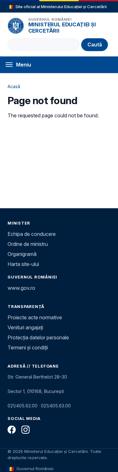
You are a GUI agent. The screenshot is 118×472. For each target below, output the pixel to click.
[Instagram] (25, 430)
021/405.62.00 (22, 405)
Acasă (14, 86)
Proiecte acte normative (35, 317)
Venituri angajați (25, 327)
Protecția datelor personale (38, 337)
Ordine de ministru (28, 244)
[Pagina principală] (16, 26)
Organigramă (22, 254)
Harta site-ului (23, 264)
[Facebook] (12, 430)
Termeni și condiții (28, 347)
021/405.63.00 (56, 405)
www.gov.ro (21, 288)
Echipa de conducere (32, 234)
